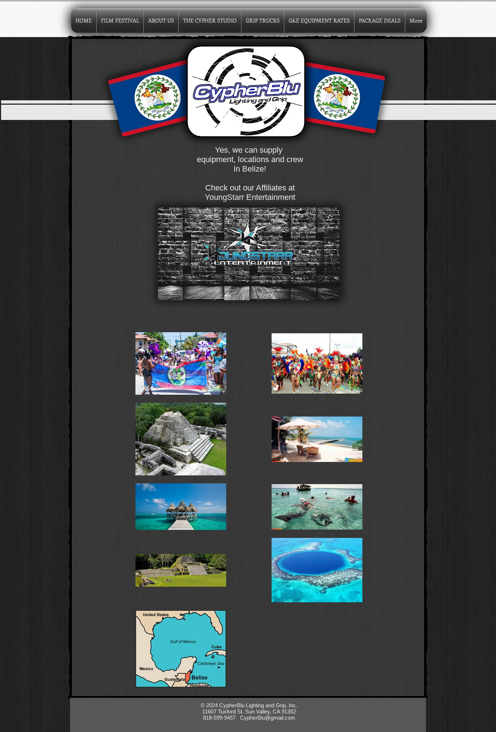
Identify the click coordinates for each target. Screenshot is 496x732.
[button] (161, 20)
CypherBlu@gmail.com (267, 718)
